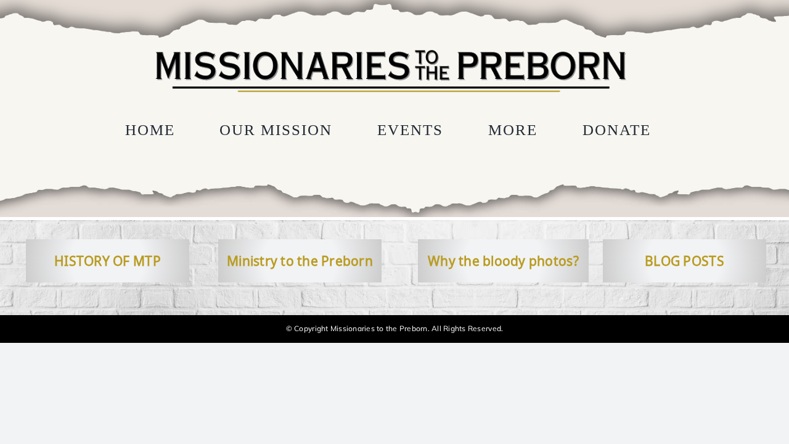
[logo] (390, 47)
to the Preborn (326, 260)
